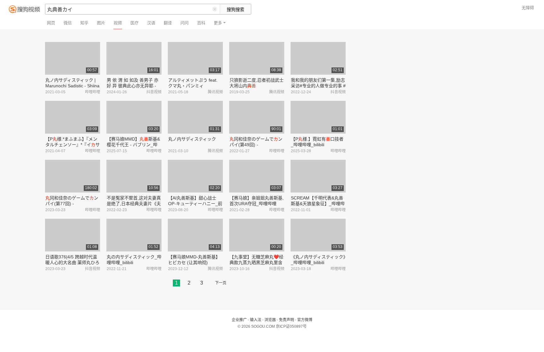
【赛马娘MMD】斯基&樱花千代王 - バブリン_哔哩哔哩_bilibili (133, 144)
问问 (184, 22)
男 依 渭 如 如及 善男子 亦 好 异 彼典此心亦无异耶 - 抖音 (132, 86)
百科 (201, 22)
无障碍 (528, 7)
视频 (118, 22)
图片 (101, 22)
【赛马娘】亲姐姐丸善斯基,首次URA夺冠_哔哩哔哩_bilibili (257, 203)
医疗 (134, 22)
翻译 (168, 22)
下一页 (220, 283)
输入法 (255, 320)
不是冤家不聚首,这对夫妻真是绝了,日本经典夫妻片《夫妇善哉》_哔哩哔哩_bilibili (134, 203)
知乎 (84, 22)
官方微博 (304, 320)
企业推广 (239, 320)
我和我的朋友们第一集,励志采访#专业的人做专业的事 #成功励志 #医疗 (318, 86)
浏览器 (270, 320)
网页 (51, 22)
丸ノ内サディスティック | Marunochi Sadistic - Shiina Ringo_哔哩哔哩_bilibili (72, 86)
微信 (68, 22)
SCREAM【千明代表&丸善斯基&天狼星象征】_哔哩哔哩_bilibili (318, 203)
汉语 (151, 22)
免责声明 (286, 320)
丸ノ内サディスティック (192, 138)
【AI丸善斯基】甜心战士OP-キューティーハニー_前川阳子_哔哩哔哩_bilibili (195, 203)
